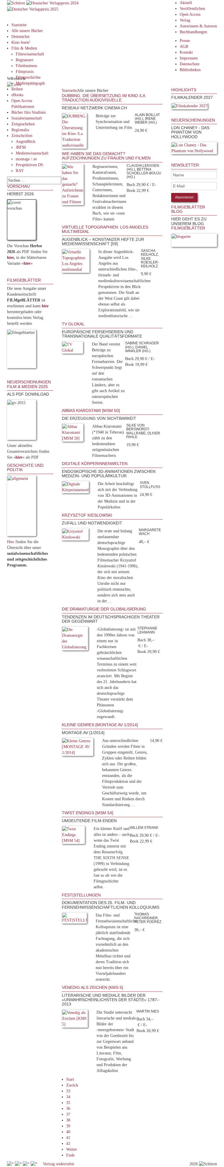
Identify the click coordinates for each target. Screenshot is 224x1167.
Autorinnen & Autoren (198, 26)
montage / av (26, 159)
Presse (185, 40)
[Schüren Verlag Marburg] (16, 3)
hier (10, 257)
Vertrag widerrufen (58, 1164)
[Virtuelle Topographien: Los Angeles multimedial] (76, 262)
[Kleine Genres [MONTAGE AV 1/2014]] (77, 748)
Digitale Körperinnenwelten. (95, 463)
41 (68, 1138)
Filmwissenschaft (30, 54)
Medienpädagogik (30, 83)
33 (68, 1091)
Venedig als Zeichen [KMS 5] (92, 987)
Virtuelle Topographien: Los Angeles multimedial (105, 229)
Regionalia (20, 130)
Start (70, 1079)
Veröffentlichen (192, 8)
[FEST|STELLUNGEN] (74, 919)
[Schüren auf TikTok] (27, 1164)
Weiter (71, 1149)
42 (68, 1143)
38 (68, 1120)
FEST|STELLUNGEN (81, 895)
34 (68, 1097)
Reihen (17, 89)
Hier (10, 542)
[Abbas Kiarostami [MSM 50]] (73, 433)
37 (68, 1114)
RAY (20, 171)
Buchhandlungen (193, 32)
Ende (70, 1155)
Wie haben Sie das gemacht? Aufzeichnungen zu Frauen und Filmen (106, 155)
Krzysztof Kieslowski (87, 515)
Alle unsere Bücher (27, 31)
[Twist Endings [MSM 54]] (73, 836)
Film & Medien (24, 48)
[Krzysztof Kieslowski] (75, 535)
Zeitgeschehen (23, 124)
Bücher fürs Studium (28, 112)
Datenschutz (190, 64)
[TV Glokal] (72, 349)
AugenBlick (25, 141)
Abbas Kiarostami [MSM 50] (91, 410)
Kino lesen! (20, 42)
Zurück (72, 1085)
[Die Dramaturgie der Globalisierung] (75, 640)
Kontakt (186, 52)
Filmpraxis (25, 71)
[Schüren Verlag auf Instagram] (34, 1164)
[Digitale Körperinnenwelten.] (75, 488)
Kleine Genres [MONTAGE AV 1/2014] (100, 724)
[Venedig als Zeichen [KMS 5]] (75, 1019)
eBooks (17, 95)
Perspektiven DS (29, 165)
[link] (171, 115)
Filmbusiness (26, 66)
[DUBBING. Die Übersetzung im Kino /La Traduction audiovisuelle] (74, 132)
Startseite (19, 25)
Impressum (189, 58)
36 (68, 1108)
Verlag (185, 20)
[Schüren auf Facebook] (11, 1164)
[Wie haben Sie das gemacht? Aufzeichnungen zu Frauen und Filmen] (73, 185)
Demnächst (20, 36)
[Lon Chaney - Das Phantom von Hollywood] (194, 149)
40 (68, 1132)
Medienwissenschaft (32, 153)
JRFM (21, 147)
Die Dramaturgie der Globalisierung (104, 609)
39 (68, 1126)
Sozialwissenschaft (26, 118)
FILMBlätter (188, 228)
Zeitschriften (21, 136)
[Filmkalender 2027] (189, 107)
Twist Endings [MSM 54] (87, 812)
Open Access (190, 14)
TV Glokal (73, 324)
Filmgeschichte (28, 77)
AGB (184, 46)
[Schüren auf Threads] (19, 1164)
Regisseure (24, 60)
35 (68, 1103)
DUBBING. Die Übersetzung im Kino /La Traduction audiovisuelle (103, 97)
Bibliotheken (190, 70)
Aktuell (186, 3)
